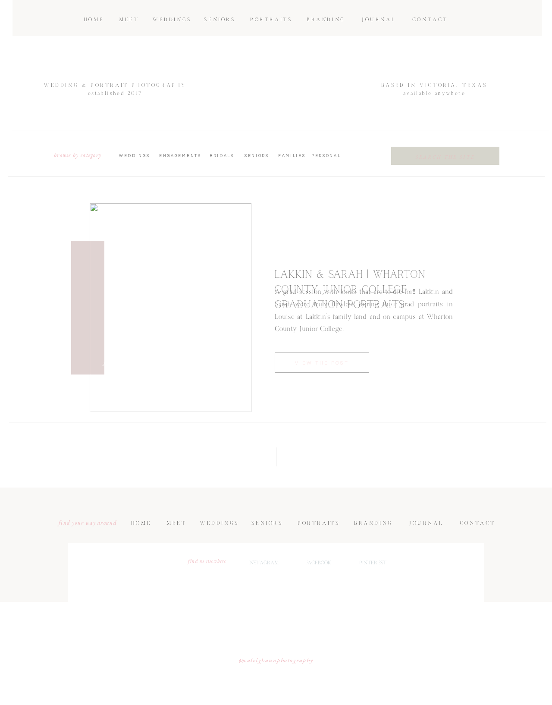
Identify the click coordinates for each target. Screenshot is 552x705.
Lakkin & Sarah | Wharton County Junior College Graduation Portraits (349, 290)
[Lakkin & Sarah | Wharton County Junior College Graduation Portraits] (170, 307)
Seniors (47, 280)
